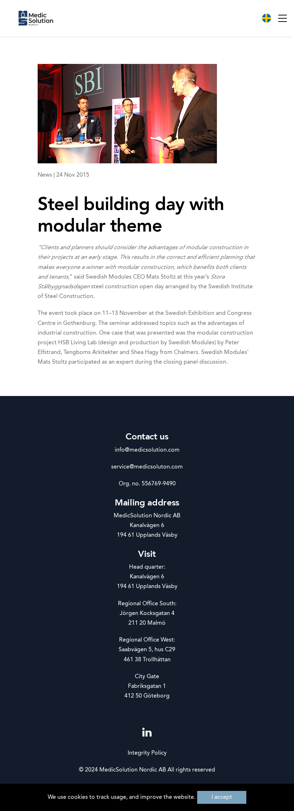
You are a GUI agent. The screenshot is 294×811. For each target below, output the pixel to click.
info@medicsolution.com (147, 450)
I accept (222, 797)
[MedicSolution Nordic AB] (36, 18)
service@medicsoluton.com (147, 467)
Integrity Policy (147, 753)
